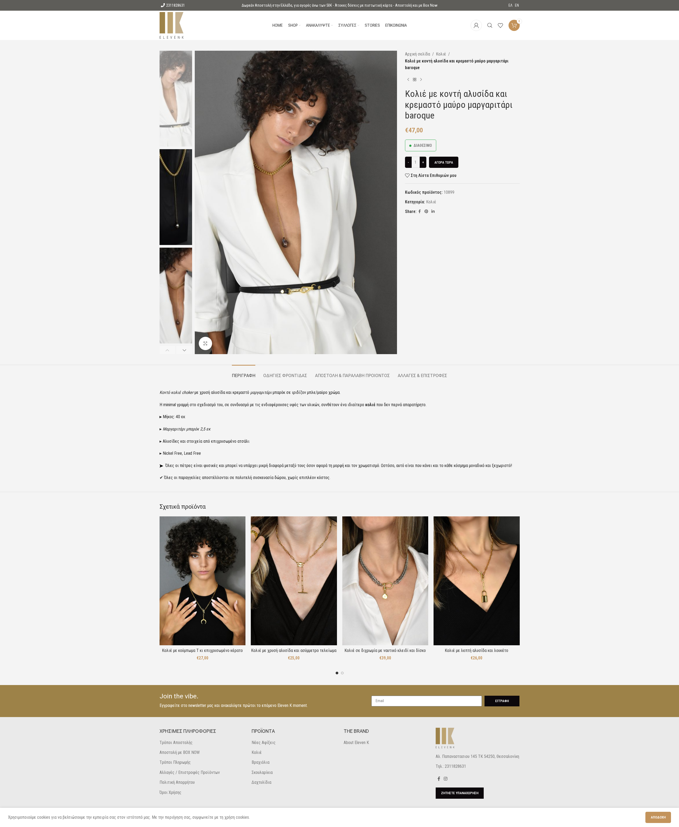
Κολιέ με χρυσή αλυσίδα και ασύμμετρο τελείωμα (293, 650)
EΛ (511, 5)
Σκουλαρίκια (262, 772)
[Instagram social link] (445, 779)
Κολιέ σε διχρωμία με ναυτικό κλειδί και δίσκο (385, 650)
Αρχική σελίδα (417, 54)
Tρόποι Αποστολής (176, 742)
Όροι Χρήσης (170, 792)
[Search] (490, 25)
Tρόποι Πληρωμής (175, 762)
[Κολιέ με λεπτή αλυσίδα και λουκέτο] (477, 581)
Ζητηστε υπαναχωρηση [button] (459, 793)
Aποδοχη (658, 817)
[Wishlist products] (500, 25)
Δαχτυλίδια (261, 782)
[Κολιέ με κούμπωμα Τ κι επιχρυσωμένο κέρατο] (203, 581)
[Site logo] (172, 24)
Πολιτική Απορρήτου (177, 782)
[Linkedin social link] (433, 211)
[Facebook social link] (419, 211)
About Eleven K (356, 742)
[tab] (243, 373)
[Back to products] (414, 80)
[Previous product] (408, 80)
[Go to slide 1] (337, 673)
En (517, 5)
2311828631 (175, 5)
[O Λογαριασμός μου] (476, 25)
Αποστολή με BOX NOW (180, 752)
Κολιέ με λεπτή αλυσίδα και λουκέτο (476, 650)
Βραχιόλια (260, 762)
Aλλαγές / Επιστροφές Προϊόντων (190, 772)
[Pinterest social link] (426, 211)
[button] (167, 350)
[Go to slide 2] (342, 673)
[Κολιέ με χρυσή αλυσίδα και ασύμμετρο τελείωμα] (294, 581)
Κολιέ (441, 54)
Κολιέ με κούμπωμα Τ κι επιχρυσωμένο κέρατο (202, 650)
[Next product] (421, 80)
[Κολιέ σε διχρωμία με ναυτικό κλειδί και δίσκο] (385, 581)
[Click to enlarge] (205, 343)
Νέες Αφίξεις (264, 742)
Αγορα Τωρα (443, 162)
